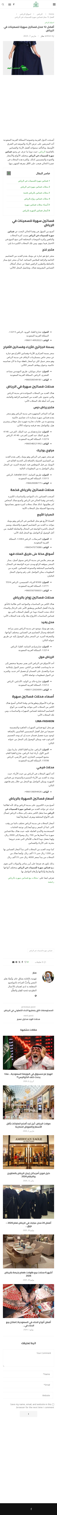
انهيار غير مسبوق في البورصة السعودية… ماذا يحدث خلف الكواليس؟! (28, 1075)
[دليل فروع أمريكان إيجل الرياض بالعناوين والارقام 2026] (28, 1152)
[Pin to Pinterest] (16, 962)
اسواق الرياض (25, 14)
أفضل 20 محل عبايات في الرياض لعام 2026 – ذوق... (28, 1224)
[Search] (2, 4)
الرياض (40, 14)
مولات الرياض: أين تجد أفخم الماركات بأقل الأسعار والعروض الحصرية (28, 1125)
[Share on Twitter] (19, 962)
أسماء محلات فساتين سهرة (36, 204)
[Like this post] (26, 962)
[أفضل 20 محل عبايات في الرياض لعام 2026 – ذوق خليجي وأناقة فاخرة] (28, 1202)
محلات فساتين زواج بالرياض (36, 198)
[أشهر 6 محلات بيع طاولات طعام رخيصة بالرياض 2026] (28, 1251)
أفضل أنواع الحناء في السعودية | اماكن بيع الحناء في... (28, 1323)
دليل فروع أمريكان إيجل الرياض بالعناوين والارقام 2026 (28, 1175)
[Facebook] (13, 4)
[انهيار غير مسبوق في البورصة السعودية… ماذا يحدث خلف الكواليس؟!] (28, 1053)
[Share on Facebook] (22, 962)
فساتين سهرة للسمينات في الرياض (33, 180)
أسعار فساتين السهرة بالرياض (35, 210)
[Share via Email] (13, 962)
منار (42, 36)
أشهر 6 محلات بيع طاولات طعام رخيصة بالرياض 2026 (28, 1274)
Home (51, 14)
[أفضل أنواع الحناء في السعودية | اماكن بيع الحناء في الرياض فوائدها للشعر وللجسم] (28, 1301)
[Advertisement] (28, 108)
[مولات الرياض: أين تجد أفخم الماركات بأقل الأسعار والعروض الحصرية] (28, 1102)
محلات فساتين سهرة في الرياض (34, 186)
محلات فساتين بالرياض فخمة (35, 192)
